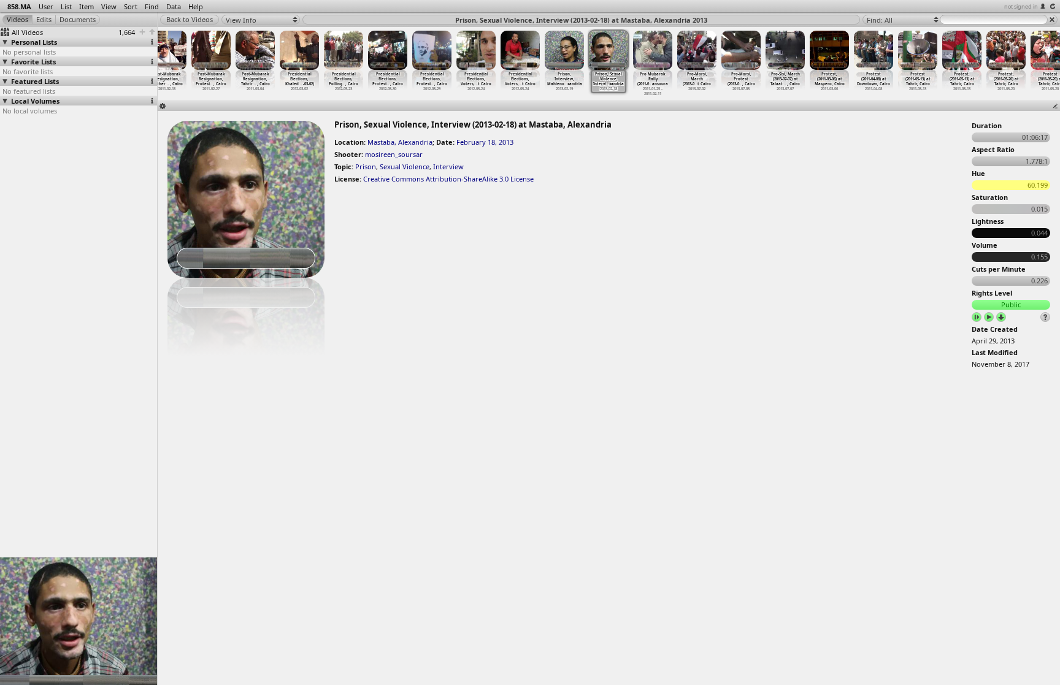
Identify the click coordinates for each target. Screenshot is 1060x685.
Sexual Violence (404, 166)
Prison (365, 166)
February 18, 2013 (484, 142)
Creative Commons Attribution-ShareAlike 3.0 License (448, 178)
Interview (448, 166)
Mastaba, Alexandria (399, 142)
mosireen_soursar (394, 154)
